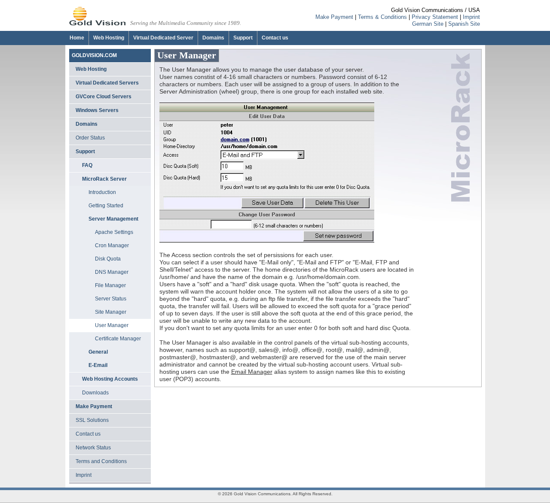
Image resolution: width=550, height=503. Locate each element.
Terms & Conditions (382, 17)
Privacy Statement (435, 17)
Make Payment (334, 17)
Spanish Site (464, 24)
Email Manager (251, 371)
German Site (427, 24)
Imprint (471, 17)
